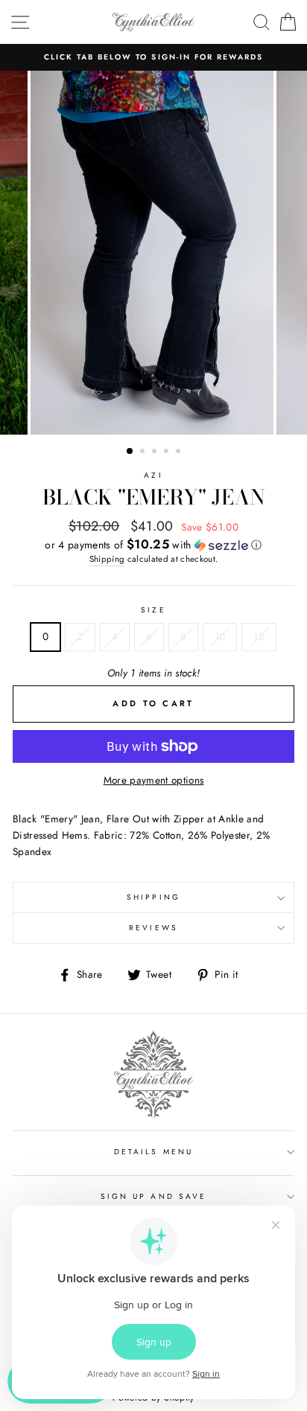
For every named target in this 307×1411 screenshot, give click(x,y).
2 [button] (144, 452)
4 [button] (167, 452)
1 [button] (130, 451)
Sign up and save (153, 1196)
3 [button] (155, 452)
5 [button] (179, 452)
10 (220, 636)
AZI (153, 475)
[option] (153, 57)
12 (259, 636)
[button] (153, 544)
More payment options (154, 779)
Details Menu (153, 1151)
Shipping (107, 559)
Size (153, 609)
